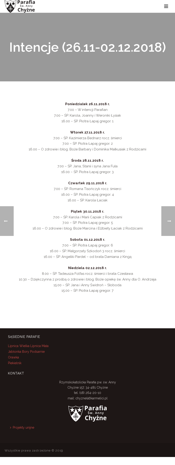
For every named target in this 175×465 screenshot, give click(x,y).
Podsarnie (37, 351)
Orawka (13, 357)
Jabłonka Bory (18, 351)
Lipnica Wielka (19, 346)
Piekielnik (14, 363)
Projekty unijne (23, 427)
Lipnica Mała (39, 346)
